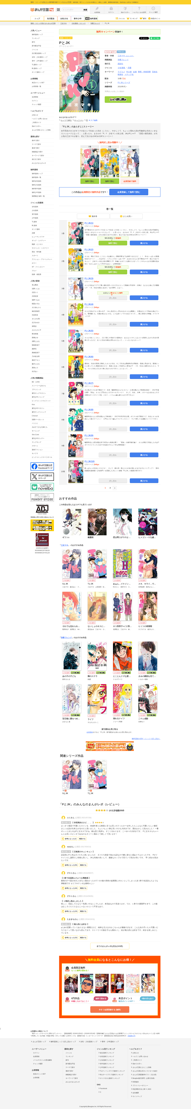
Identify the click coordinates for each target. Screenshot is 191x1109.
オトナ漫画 (36, 229)
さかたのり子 (36, 330)
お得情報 (36, 1078)
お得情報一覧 (36, 86)
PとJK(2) (89, 249)
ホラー (34, 263)
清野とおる (36, 341)
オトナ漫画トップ (38, 72)
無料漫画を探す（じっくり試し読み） (146, 739)
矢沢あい (35, 371)
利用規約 (136, 1082)
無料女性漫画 (36, 181)
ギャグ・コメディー (39, 240)
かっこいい (78, 120)
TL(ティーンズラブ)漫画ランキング (112, 1071)
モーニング (36, 431)
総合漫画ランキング (107, 1053)
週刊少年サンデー (38, 438)
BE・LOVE (36, 382)
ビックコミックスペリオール (42, 457)
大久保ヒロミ (36, 307)
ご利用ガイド (36, 122)
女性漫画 (35, 207)
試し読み (113, 298)
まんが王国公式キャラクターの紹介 (145, 1071)
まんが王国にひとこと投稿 (41, 130)
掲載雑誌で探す (37, 152)
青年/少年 (78, 19)
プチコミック (36, 389)
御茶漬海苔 (36, 311)
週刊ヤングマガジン (39, 393)
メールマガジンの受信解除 (42, 1060)
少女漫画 (35, 210)
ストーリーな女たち (39, 386)
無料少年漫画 (36, 192)
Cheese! (35, 416)
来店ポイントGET (38, 83)
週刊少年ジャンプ (38, 397)
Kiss (33, 404)
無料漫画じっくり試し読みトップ (63, 1042)
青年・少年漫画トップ (39, 61)
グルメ (34, 271)
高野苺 (34, 349)
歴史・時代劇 (36, 252)
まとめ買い (127, 216)
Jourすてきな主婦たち (39, 427)
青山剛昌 (35, 285)
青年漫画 (35, 214)
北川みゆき (36, 322)
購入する (144, 243)
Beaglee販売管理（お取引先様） (144, 1078)
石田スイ (35, 292)
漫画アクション (37, 450)
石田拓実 (35, 296)
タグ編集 (94, 120)
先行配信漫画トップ (39, 53)
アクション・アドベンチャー (42, 259)
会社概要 (136, 1093)
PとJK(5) (89, 331)
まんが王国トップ (39, 1042)
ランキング (133, 18)
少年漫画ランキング (107, 1067)
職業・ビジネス (37, 244)
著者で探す (36, 148)
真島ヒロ (35, 368)
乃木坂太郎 (36, 356)
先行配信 (50, 19)
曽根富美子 (36, 345)
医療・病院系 (36, 274)
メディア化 (129, 74)
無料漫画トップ (37, 34)
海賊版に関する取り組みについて (42, 517)
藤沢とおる (36, 364)
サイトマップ (137, 1096)
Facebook (103, 1088)
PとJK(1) (89, 223)
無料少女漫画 (36, 185)
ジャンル (121, 18)
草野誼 (34, 326)
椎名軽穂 (35, 334)
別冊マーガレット (38, 419)
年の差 (129, 72)
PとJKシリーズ (124, 82)
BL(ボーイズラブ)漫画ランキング (111, 1075)
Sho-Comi (35, 435)
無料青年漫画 (36, 189)
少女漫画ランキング (107, 1060)
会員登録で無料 (129, 181)
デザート (35, 446)
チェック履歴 (36, 104)
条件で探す (36, 140)
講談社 (120, 64)
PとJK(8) (89, 410)
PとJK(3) (89, 278)
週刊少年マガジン (38, 408)
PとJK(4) (89, 304)
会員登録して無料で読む (128, 192)
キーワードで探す (38, 155)
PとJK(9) (89, 435)
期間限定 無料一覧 (38, 196)
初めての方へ (36, 126)
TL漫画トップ (36, 65)
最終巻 (94, 216)
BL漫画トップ (37, 68)
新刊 (144, 18)
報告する (82, 839)
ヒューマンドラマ (38, 237)
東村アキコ (36, 360)
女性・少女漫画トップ (39, 57)
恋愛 (33, 233)
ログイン (35, 101)
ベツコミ (35, 423)
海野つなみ (36, 300)
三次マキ (126, 56)
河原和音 (35, 315)
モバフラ (35, 453)
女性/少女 (64, 19)
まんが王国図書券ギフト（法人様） (145, 1075)
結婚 (135, 72)
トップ (37, 19)
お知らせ (35, 115)
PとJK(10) (89, 461)
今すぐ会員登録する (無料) (110, 1010)
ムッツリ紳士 (66, 120)
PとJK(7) (89, 383)
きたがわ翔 (36, 319)
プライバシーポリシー (140, 1085)
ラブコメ (121, 72)
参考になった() (70, 839)
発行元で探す (36, 159)
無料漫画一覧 (36, 177)
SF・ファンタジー (38, 267)
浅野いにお (36, 289)
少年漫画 (35, 218)
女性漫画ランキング (107, 1056)
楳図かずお (36, 304)
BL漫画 (34, 225)
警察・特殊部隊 (144, 72)
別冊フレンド (66, 637)
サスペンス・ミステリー (40, 248)
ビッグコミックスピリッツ (41, 401)
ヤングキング (36, 442)
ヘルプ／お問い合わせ (39, 119)
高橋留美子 (36, 353)
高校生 (154, 72)
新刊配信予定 (36, 46)
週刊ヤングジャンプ (39, 412)
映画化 (120, 74)
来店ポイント (155, 18)
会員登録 (35, 97)
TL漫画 (34, 222)
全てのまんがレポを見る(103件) (110, 946)
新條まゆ (35, 337)
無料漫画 (93, 19)
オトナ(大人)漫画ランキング (110, 1078)
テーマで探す (36, 144)
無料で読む (89, 181)
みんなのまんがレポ (39, 163)
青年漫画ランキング (107, 1064)
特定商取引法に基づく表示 (142, 1089)
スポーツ (35, 255)
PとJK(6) (89, 357)
